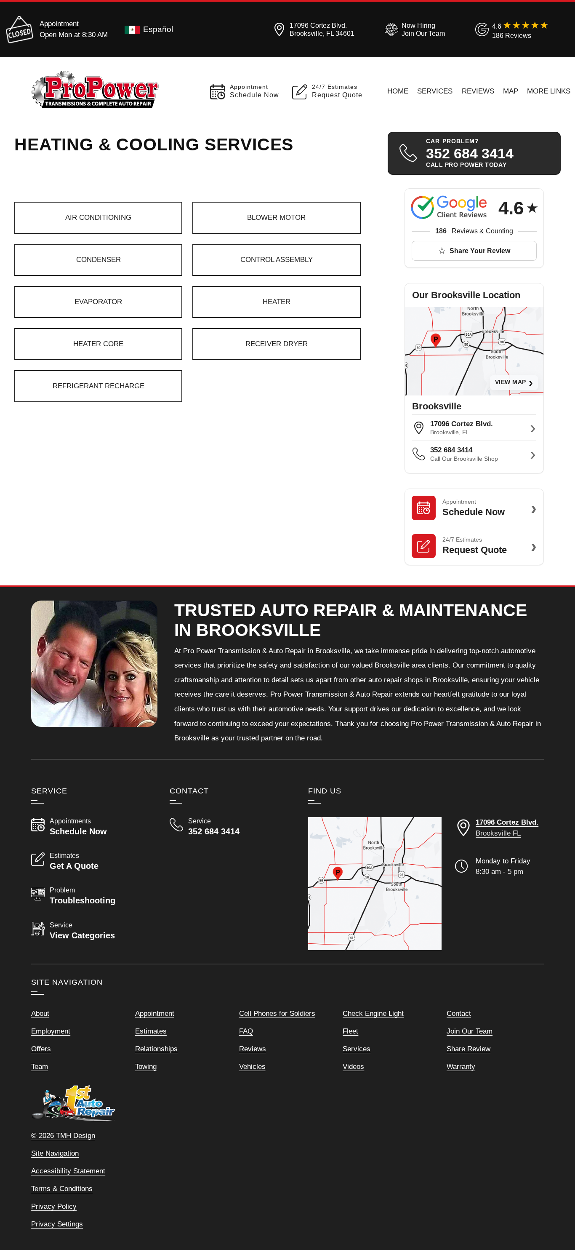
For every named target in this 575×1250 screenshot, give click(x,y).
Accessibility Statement (68, 1171)
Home (397, 91)
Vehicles (252, 1066)
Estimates (151, 1031)
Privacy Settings (57, 1224)
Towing (146, 1066)
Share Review (468, 1048)
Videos (353, 1066)
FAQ (246, 1031)
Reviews (478, 91)
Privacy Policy (54, 1206)
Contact (459, 1013)
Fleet (350, 1031)
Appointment (59, 23)
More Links (548, 91)
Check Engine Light (373, 1013)
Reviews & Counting (474, 231)
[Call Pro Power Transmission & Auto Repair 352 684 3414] (229, 826)
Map (510, 91)
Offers (41, 1048)
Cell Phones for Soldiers (277, 1013)
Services (435, 91)
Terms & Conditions (62, 1188)
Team (39, 1066)
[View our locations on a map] (375, 884)
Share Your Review (480, 250)
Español (158, 29)
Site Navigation (55, 1153)
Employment (50, 1031)
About (40, 1013)
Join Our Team (469, 1031)
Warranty (461, 1066)
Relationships (156, 1048)
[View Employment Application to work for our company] (413, 29)
